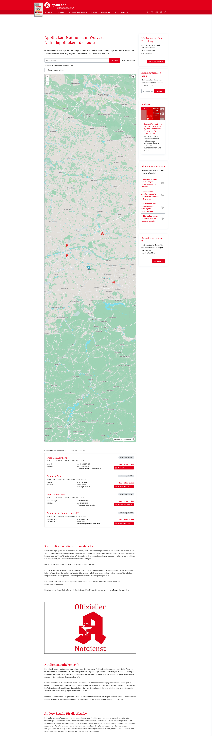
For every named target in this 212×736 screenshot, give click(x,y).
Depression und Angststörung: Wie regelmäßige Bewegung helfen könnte (150, 195)
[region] (90, 258)
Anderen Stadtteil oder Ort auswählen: (58, 66)
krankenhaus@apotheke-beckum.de (88, 524)
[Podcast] (161, 12)
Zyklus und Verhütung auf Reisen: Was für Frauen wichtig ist (149, 218)
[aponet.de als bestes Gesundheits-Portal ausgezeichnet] (38, 10)
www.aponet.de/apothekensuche (115, 590)
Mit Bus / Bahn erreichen (125, 468)
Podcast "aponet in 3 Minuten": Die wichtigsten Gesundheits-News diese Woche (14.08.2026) (153, 129)
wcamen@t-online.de (84, 487)
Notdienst (49, 12)
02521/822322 (83, 519)
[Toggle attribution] (133, 439)
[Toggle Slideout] (165, 5)
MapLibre (117, 439)
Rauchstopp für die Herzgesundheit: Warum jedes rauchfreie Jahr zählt (149, 207)
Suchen (115, 60)
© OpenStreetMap (126, 439)
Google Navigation (126, 464)
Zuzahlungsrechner (121, 12)
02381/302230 (83, 501)
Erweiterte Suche (128, 60)
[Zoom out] (47, 79)
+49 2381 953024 (84, 464)
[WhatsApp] (152, 12)
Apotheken (61, 12)
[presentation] (134, 12)
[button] (88, 268)
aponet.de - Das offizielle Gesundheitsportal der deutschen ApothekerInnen (59, 5)
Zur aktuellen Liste (156, 61)
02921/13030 (83, 482)
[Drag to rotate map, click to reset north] (47, 83)
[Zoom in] (47, 76)
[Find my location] (133, 76)
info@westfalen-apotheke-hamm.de (89, 468)
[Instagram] (156, 12)
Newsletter (105, 12)
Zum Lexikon (158, 261)
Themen (94, 12)
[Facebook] (148, 12)
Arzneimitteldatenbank (78, 12)
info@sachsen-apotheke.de (86, 505)
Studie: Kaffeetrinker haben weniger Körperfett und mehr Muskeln (149, 183)
